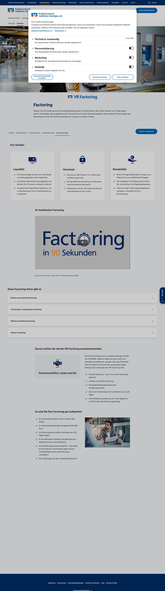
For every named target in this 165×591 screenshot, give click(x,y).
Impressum (59, 30)
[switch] (131, 48)
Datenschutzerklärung (41, 30)
